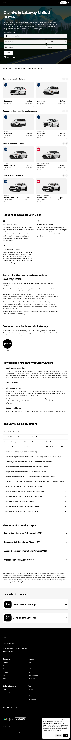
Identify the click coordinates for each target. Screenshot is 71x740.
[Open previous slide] (63, 79)
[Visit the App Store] (20, 719)
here (61, 730)
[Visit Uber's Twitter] (16, 708)
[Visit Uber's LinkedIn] (4, 708)
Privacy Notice (22, 582)
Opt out (58, 735)
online (41, 236)
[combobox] (37, 36)
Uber (4, 3)
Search (8, 53)
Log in (57, 2)
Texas (15, 68)
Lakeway (22, 68)
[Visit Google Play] (8, 719)
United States (7, 68)
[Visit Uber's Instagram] (12, 708)
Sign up (63, 2)
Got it (65, 735)
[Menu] (68, 2)
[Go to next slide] (66, 79)
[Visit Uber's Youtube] (8, 708)
